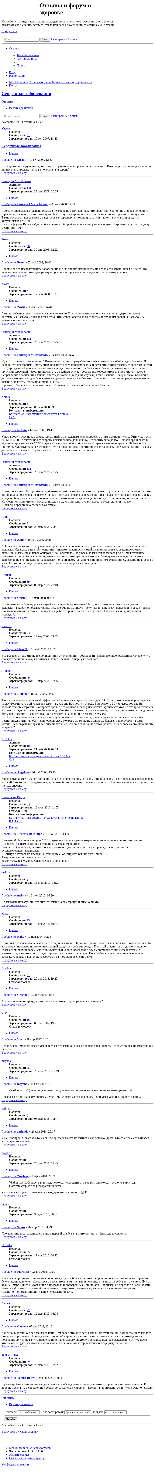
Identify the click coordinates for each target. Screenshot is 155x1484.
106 (29, 745)
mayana (6, 1060)
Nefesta (6, 396)
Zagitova (7, 1153)
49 (28, 677)
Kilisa (5, 913)
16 (28, 1019)
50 (28, 246)
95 (28, 1067)
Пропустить (9, 31)
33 (28, 804)
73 (28, 633)
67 (28, 403)
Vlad (4, 1013)
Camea (6, 1303)
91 (28, 523)
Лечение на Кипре (13, 797)
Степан (6, 574)
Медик (6, 128)
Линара (6, 670)
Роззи (5, 239)
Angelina (7, 739)
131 (29, 188)
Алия (5, 516)
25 (28, 920)
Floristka (7, 1245)
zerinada (7, 1108)
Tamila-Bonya (10, 1354)
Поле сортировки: (52, 1412)
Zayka (5, 284)
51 (28, 975)
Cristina (6, 968)
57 (28, 290)
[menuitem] (28, 55)
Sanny (5, 1204)
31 (28, 135)
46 (28, 1361)
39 (28, 581)
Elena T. (7, 626)
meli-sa (6, 872)
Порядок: (98, 1412)
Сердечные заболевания (26, 93)
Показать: (11, 1412)
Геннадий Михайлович (16, 181)
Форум (20, 10)
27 (28, 1310)
